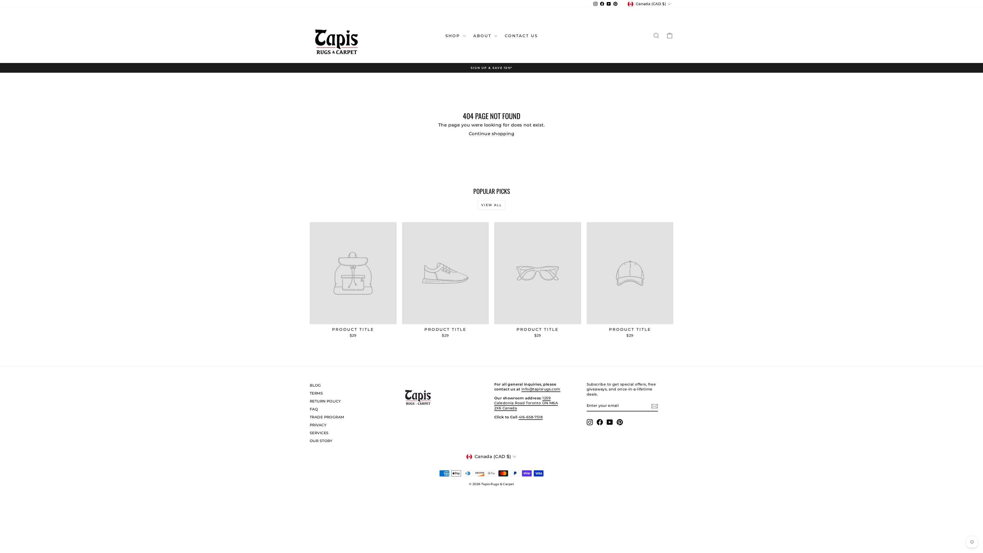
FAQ (314, 409)
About (483, 35)
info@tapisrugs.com (540, 389)
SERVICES (319, 433)
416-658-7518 (531, 417)
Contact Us (521, 35)
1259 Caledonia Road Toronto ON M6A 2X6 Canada (526, 403)
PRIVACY (318, 425)
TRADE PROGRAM (327, 417)
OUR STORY (321, 441)
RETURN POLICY (325, 401)
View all (491, 205)
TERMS (316, 393)
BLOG (315, 385)
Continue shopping (491, 133)
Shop (453, 35)
